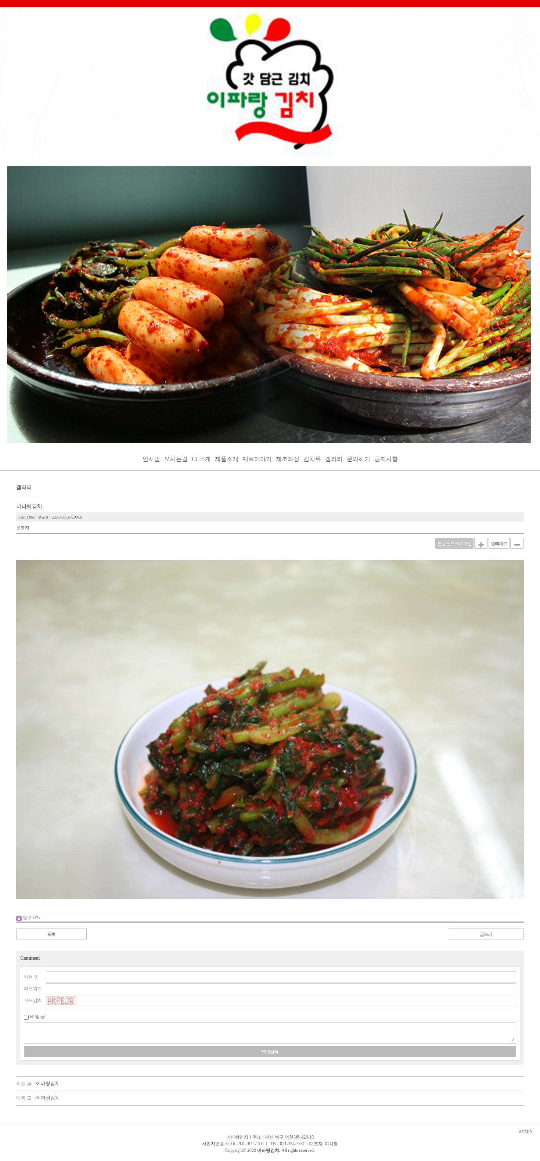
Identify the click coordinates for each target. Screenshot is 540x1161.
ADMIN (526, 1132)
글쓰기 (486, 934)
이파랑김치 (48, 1083)
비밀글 (37, 1017)
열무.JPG (31, 917)
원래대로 (499, 543)
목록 (51, 934)
